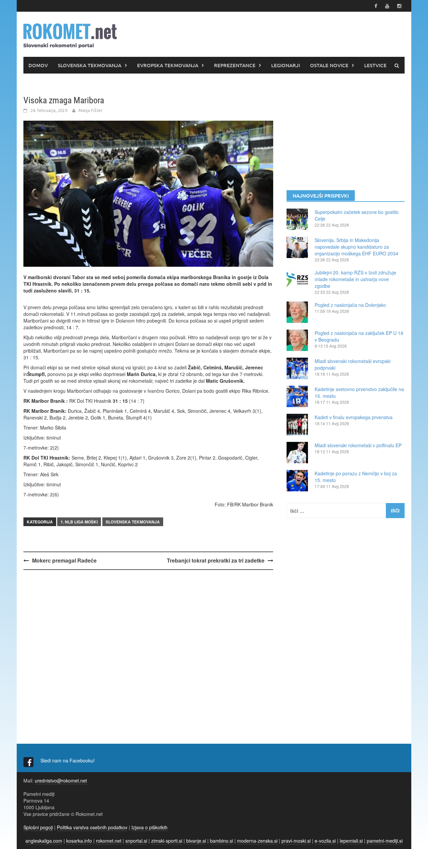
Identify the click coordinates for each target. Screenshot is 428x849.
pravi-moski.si (296, 840)
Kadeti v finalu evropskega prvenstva (354, 417)
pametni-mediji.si (385, 840)
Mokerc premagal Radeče (64, 560)
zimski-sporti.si (166, 840)
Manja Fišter (91, 110)
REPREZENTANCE (234, 65)
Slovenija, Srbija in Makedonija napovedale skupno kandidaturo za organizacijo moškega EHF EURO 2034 (356, 247)
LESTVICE (375, 65)
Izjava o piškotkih (149, 827)
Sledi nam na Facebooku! (68, 760)
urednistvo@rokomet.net (61, 780)
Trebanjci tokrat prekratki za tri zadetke (215, 560)
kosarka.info (79, 840)
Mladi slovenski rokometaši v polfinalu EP (358, 445)
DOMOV (38, 65)
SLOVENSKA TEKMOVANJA (89, 65)
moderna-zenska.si (257, 840)
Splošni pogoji (38, 827)
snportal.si (136, 840)
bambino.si (221, 840)
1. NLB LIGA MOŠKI (79, 522)
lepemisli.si (351, 840)
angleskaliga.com (43, 840)
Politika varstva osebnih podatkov (92, 827)
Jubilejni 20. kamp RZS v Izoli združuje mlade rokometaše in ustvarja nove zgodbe (355, 279)
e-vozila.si (325, 840)
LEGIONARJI (285, 65)
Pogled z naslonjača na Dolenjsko (350, 304)
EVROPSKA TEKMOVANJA (167, 65)
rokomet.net (108, 840)
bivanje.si (196, 840)
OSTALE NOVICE (329, 65)
